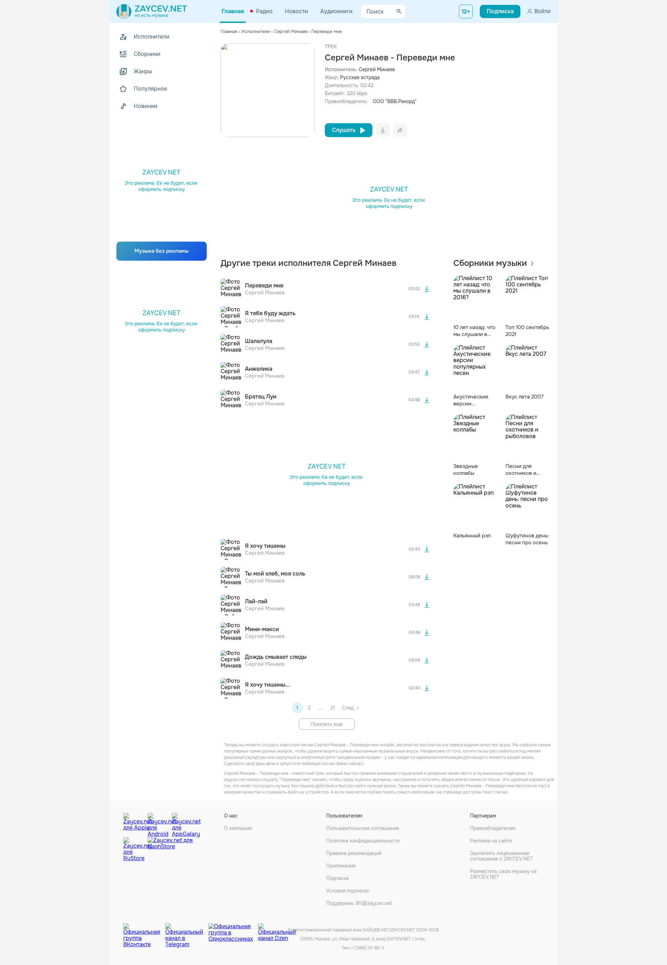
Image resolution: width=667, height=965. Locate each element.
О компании (238, 828)
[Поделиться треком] (400, 130)
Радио (264, 11)
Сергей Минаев (377, 69)
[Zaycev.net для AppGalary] (182, 823)
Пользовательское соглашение (362, 828)
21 (332, 708)
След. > (350, 708)
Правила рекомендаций (353, 853)
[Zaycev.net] (151, 11)
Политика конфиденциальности (363, 841)
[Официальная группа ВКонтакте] (144, 930)
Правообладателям (492, 828)
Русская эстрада (360, 77)
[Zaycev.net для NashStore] (170, 849)
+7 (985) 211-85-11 (367, 948)
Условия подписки (347, 890)
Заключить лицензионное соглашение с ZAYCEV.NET (501, 856)
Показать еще (327, 724)
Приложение (341, 865)
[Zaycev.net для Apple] (133, 823)
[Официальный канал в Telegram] (186, 930)
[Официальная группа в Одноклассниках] (233, 930)
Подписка (337, 878)
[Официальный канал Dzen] (277, 930)
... (321, 708)
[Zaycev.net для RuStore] (133, 849)
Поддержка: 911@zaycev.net (359, 903)
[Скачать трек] (427, 289)
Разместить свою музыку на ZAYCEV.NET (503, 874)
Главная (233, 11)
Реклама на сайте (491, 841)
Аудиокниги (336, 11)
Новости (296, 11)
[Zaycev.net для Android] (158, 823)
